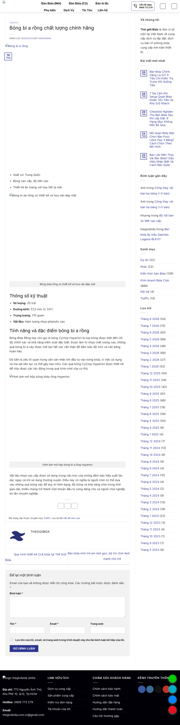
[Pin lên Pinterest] (74, 506)
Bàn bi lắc (102, 3)
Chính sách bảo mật (106, 695)
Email (54, 623)
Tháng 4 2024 (149, 495)
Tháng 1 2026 (149, 366)
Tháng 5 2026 (149, 339)
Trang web (96, 623)
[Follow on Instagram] (150, 689)
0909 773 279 (23, 702)
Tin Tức (87, 10)
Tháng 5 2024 (149, 488)
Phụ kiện (50, 10)
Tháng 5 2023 (149, 549)
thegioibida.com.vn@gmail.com (23, 715)
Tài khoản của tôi (59, 709)
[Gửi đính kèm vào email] (68, 506)
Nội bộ (144, 291)
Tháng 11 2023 (150, 529)
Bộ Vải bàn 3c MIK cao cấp (156, 218)
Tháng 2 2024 (149, 509)
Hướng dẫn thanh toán (108, 709)
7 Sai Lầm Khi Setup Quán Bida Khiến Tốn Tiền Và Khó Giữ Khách (161, 98)
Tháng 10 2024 (150, 454)
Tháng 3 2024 (149, 502)
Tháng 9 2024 (149, 461)
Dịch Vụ (69, 10)
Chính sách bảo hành (106, 689)
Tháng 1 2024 (149, 516)
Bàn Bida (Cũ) (78, 3)
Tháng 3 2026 (149, 353)
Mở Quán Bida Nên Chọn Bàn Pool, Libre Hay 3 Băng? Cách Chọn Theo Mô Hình (162, 139)
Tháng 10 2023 (150, 536)
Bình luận (16, 593)
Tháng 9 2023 (149, 543)
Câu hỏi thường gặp (106, 716)
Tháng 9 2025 (149, 393)
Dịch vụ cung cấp (59, 689)
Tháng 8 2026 (149, 319)
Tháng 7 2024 (149, 475)
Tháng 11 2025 (150, 380)
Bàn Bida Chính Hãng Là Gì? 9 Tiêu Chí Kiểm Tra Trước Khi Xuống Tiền (161, 78)
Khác (143, 266)
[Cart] (174, 6)
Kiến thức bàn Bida (153, 273)
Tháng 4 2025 (149, 427)
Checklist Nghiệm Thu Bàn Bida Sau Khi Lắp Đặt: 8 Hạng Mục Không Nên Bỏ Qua (161, 118)
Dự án (144, 260)
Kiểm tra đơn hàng (60, 702)
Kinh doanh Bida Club (154, 280)
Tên (13, 623)
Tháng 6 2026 (149, 332)
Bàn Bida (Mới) (51, 3)
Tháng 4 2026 (149, 346)
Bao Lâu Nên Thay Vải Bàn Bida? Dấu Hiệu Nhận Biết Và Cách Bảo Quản (162, 160)
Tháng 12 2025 (150, 373)
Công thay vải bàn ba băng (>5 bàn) (156, 190)
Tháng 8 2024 (149, 468)
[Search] (163, 6)
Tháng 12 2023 (150, 522)
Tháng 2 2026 (149, 359)
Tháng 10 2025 (150, 387)
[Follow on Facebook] (142, 689)
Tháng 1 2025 (149, 434)
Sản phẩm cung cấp (61, 695)
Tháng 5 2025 (149, 421)
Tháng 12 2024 (150, 441)
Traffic (13, 22)
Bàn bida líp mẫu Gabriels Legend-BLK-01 (154, 234)
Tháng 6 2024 (149, 482)
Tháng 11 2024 (150, 448)
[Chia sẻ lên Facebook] (61, 506)
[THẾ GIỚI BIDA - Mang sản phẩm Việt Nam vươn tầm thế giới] (19, 6)
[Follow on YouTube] (166, 689)
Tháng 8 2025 (149, 400)
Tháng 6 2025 (149, 414)
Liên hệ (103, 10)
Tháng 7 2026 (149, 325)
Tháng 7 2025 (149, 407)
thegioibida (44, 38)
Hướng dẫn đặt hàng (106, 702)
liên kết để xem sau (69, 518)
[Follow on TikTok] (158, 689)
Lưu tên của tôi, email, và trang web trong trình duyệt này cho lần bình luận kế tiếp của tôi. (70, 639)
